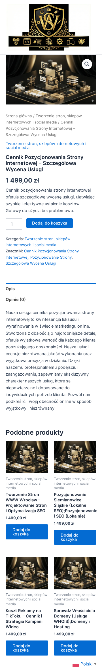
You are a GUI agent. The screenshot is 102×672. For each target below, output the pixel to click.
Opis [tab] (10, 288)
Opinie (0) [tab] (16, 299)
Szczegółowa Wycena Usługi (31, 263)
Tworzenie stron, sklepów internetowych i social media (46, 145)
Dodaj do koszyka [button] (21, 532)
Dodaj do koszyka (49, 223)
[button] (87, 64)
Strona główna (19, 116)
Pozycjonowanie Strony (51, 257)
